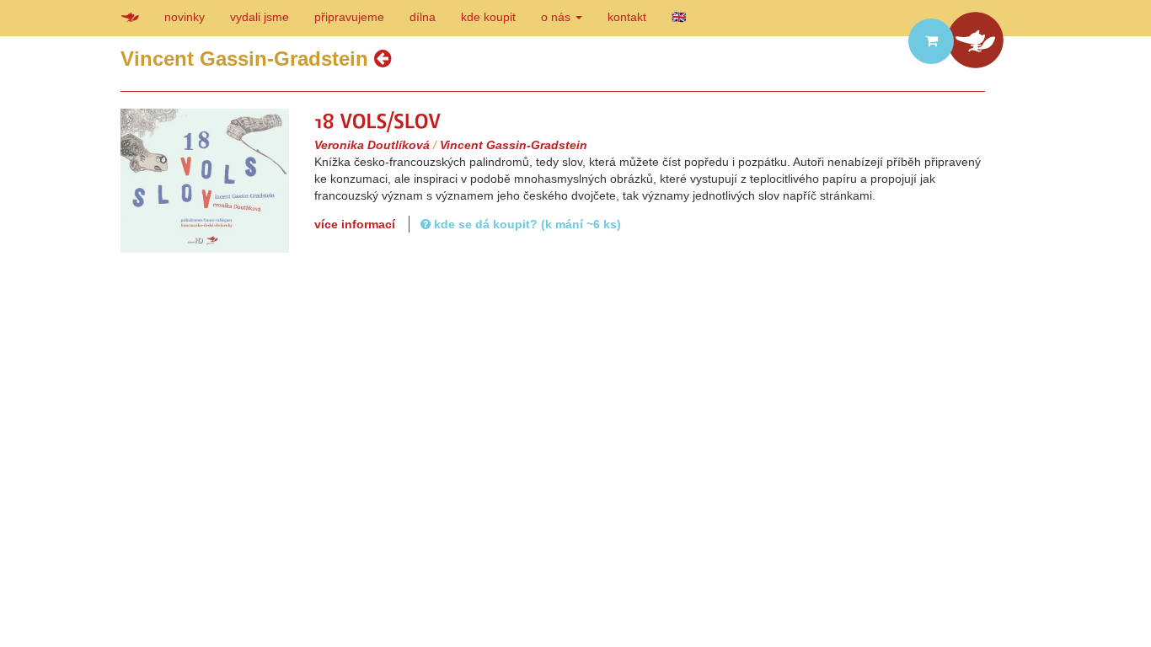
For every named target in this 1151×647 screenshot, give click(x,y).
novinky (184, 17)
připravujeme (349, 17)
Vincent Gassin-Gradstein (513, 145)
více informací (354, 224)
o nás (557, 17)
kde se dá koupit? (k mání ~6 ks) (526, 224)
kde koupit (488, 17)
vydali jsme (259, 17)
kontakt (627, 17)
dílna (423, 17)
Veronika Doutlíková (372, 145)
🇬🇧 (679, 17)
